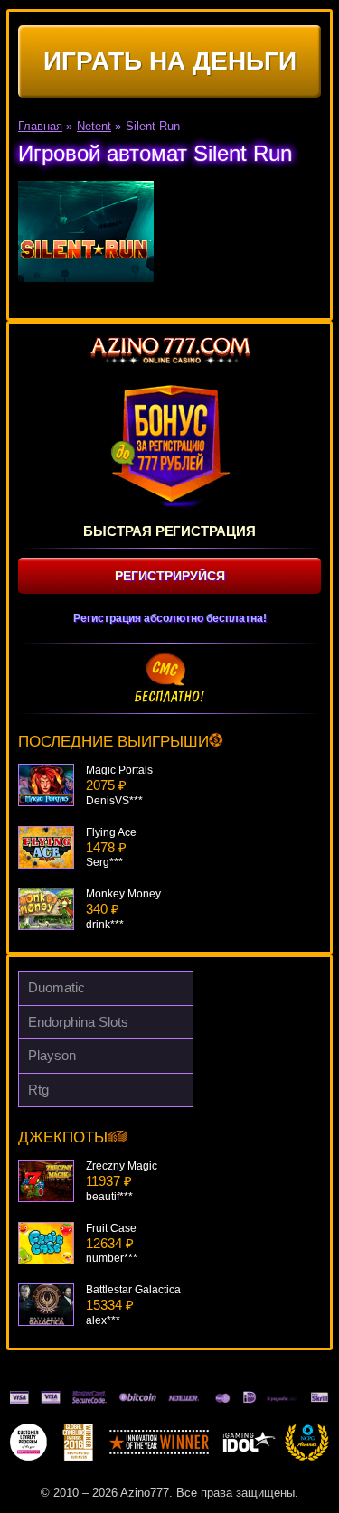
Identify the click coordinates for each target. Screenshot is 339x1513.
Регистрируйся (170, 576)
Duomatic (56, 987)
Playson (52, 1055)
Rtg (38, 1089)
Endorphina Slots (78, 1021)
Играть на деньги (170, 61)
